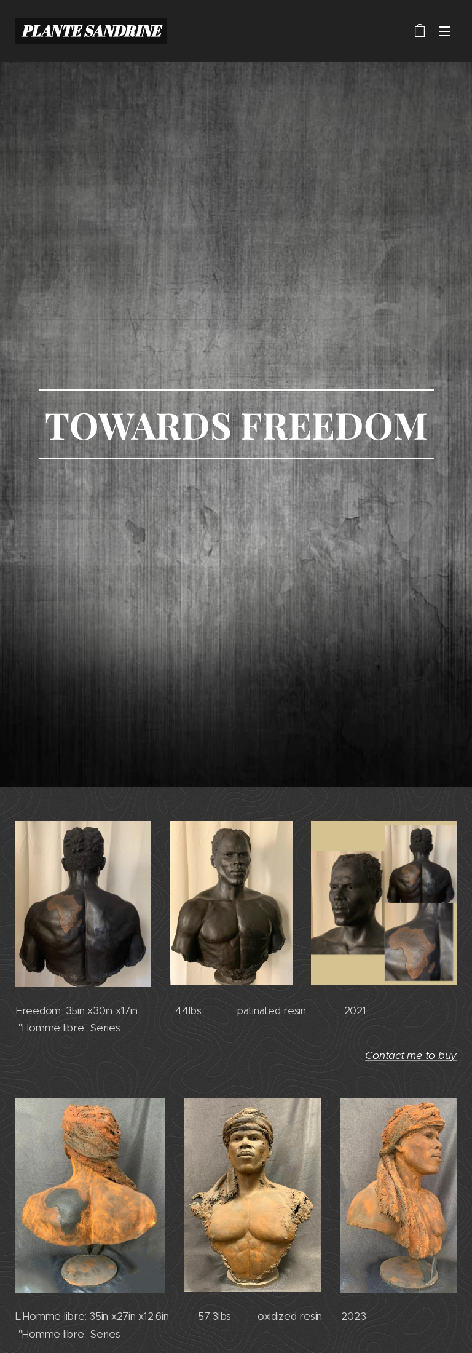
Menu (444, 30)
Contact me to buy (411, 1055)
